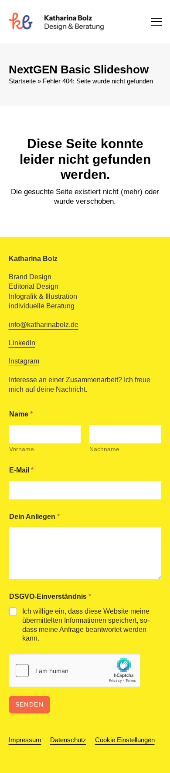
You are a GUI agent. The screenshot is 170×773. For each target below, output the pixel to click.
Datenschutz (68, 740)
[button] (156, 22)
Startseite (22, 81)
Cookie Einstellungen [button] (125, 740)
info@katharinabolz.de (43, 324)
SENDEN (29, 704)
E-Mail (21, 470)
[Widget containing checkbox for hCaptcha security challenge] (74, 670)
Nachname (104, 449)
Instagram (24, 361)
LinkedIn (22, 343)
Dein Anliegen (34, 516)
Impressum (25, 740)
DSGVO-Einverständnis (50, 596)
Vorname (21, 449)
